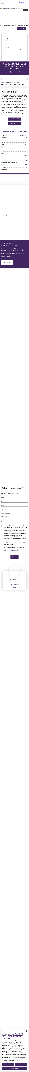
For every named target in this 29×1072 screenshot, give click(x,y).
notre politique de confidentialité (10, 1062)
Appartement (9, 82)
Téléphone (4, 509)
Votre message (5, 521)
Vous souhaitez (4, 516)
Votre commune (5, 513)
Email (2, 505)
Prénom (3, 497)
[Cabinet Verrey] (23, 3)
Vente (2, 82)
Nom (2, 501)
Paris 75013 (16, 82)
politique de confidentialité (11, 550)
